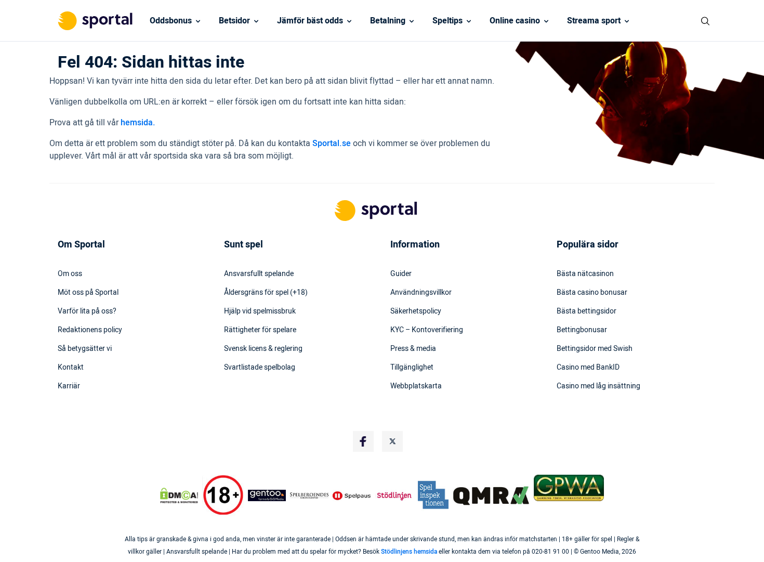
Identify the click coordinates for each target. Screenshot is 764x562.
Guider (401, 274)
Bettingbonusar (582, 330)
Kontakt (71, 367)
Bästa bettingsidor (586, 311)
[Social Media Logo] (363, 441)
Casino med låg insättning (598, 386)
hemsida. (138, 122)
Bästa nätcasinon (585, 274)
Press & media (413, 349)
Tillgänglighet (411, 367)
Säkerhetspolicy (415, 311)
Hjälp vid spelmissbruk (260, 311)
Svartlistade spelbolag (259, 367)
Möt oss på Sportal (88, 292)
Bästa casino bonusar (592, 292)
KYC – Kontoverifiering (426, 330)
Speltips (447, 21)
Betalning (387, 21)
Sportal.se (331, 143)
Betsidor (234, 21)
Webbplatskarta (416, 386)
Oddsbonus (171, 21)
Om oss (70, 274)
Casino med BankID (588, 367)
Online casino (515, 21)
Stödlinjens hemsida (409, 551)
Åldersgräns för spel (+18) (266, 292)
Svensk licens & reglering (263, 349)
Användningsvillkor (421, 292)
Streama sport (594, 21)
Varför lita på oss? (87, 311)
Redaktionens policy (90, 330)
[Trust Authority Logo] (267, 495)
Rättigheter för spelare (260, 330)
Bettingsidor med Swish (595, 349)
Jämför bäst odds (310, 21)
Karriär (69, 386)
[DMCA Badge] (178, 495)
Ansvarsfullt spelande (259, 274)
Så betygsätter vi (85, 349)
